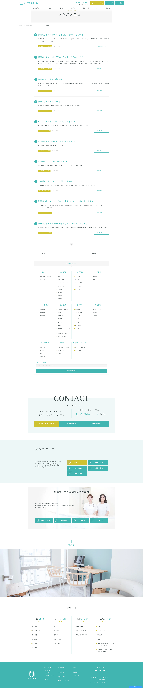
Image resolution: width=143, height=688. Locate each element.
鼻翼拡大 (77, 318)
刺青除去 (99, 626)
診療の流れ (99, 463)
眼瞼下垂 (60, 318)
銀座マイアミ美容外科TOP (25, 25)
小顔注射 (77, 289)
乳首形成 (60, 295)
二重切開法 (60, 315)
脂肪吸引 (95, 276)
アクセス (49, 8)
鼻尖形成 (77, 315)
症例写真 (73, 8)
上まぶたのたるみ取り (63, 333)
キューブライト (44, 356)
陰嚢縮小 (50, 46)
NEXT (94, 254)
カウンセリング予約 (98, 3)
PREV (43, 254)
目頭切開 (60, 322)
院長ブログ (79, 474)
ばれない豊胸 (61, 279)
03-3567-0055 (84, 2)
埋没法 (59, 312)
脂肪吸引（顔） (36, 630)
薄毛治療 (99, 635)
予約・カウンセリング (45, 276)
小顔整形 (77, 276)
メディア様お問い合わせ (100, 679)
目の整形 (34, 635)
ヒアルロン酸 (61, 286)
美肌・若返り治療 (81, 630)
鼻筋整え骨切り (79, 312)
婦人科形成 (42, 309)
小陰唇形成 (42, 315)
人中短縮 (95, 315)
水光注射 (42, 353)
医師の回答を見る (101, 46)
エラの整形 (78, 286)
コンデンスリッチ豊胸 (63, 283)
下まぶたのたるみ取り (63, 336)
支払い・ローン (44, 279)
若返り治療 (42, 347)
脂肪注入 (95, 279)
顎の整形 (77, 279)
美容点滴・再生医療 (81, 635)
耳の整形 (34, 647)
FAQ (97, 8)
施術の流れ (47, 673)
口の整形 (34, 643)
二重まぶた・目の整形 (63, 309)
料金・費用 (86, 8)
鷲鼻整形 (77, 328)
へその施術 (57, 643)
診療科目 (61, 8)
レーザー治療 (61, 350)
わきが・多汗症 (58, 639)
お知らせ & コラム (49, 675)
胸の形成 (60, 292)
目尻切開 (60, 325)
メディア (100, 520)
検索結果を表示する (71, 370)
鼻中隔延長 (78, 325)
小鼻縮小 (77, 322)
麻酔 (98, 639)
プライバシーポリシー (96, 677)
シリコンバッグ (61, 289)
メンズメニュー (42, 46)
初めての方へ (78, 463)
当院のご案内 (45, 520)
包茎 (49, 130)
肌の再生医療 (79, 626)
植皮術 (59, 353)
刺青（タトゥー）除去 (63, 347)
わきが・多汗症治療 (80, 347)
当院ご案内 (36, 8)
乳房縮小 (60, 298)
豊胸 (59, 276)
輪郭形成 (34, 626)
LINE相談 (120, 3)
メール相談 (110, 3)
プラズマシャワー (44, 350)
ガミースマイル (97, 309)
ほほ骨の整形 (78, 283)
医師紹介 (107, 8)
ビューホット (78, 350)
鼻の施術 (77, 309)
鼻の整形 (34, 639)
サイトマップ (106, 677)
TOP (141, 684)
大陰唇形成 (42, 312)
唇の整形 (95, 312)
